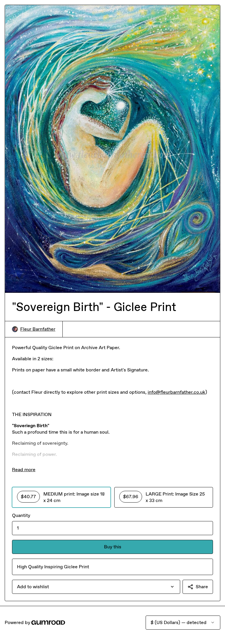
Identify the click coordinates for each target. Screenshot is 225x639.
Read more (23, 469)
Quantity (21, 515)
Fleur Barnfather (37, 329)
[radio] (61, 497)
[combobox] (96, 587)
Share (202, 586)
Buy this (112, 547)
